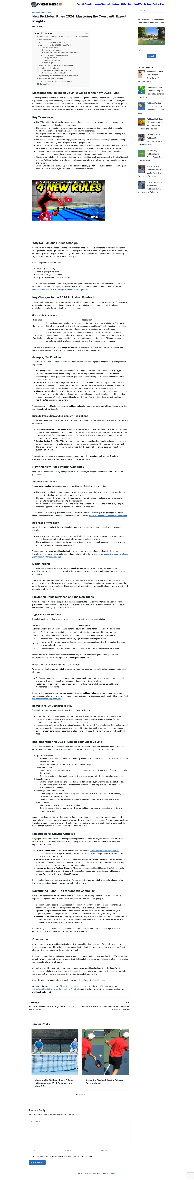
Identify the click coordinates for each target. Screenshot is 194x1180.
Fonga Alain (38, 26)
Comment (35, 1121)
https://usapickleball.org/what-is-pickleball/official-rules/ (57, 989)
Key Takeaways (45, 39)
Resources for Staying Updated (51, 78)
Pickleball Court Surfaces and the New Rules (56, 65)
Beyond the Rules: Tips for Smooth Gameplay (56, 81)
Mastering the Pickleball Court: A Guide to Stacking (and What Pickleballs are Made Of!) (54, 1083)
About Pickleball (39, 12)
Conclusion (44, 84)
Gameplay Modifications (52, 50)
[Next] (125, 1060)
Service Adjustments (50, 47)
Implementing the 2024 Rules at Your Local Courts (58, 76)
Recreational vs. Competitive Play (55, 73)
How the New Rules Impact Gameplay (53, 55)
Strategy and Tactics (50, 58)
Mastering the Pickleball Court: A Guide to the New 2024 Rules (63, 37)
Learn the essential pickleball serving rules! (108, 516)
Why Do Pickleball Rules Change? (52, 42)
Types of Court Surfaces (51, 68)
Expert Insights (48, 63)
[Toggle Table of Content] (85, 33)
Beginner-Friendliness (51, 60)
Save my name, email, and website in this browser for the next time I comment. (61, 1156)
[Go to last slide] (35, 1060)
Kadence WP (110, 1174)
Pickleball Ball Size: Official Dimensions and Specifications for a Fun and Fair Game (106, 1006)
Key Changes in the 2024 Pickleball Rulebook (56, 45)
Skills (49, 12)
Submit (151, 56)
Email (68, 1150)
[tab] (76, 1094)
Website (103, 1150)
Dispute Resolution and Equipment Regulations (60, 52)
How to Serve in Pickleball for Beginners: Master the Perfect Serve (51, 1006)
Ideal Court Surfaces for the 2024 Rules (57, 70)
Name (33, 1150)
